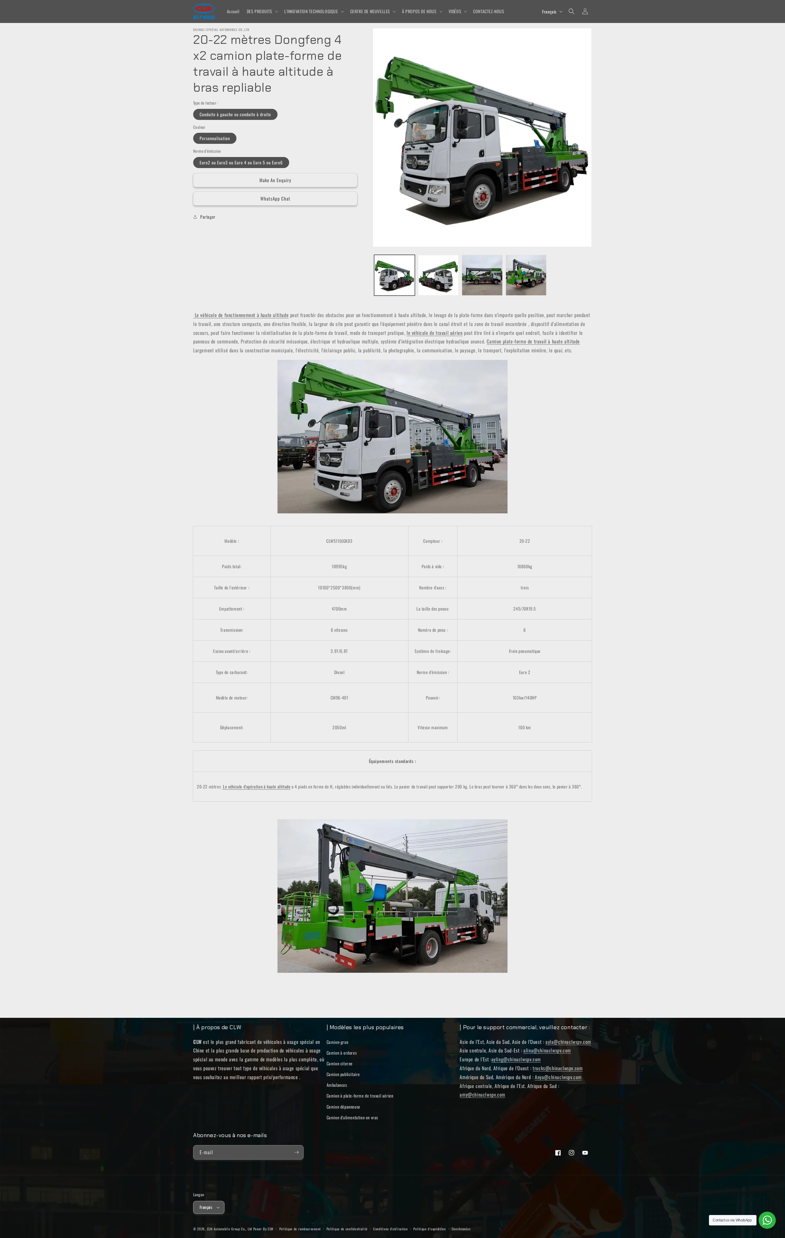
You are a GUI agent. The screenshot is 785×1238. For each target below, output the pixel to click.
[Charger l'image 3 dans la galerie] (482, 275)
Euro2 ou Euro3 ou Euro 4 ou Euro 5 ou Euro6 (241, 162)
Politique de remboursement (300, 1228)
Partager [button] (208, 216)
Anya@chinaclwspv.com (558, 1077)
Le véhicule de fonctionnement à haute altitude (242, 315)
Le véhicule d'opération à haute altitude (256, 786)
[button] (262, 11)
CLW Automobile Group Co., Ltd (229, 1228)
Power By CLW (263, 1228)
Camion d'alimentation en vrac (352, 1117)
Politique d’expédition (429, 1228)
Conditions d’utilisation (390, 1228)
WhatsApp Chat (275, 198)
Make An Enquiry (275, 180)
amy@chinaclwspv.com (482, 1094)
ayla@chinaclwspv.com (568, 1041)
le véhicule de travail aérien (434, 332)
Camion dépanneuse (343, 1106)
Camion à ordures (342, 1052)
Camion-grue (338, 1042)
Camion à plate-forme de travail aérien (360, 1095)
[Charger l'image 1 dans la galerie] (394, 275)
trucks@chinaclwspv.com (558, 1068)
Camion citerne (340, 1063)
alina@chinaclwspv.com (547, 1050)
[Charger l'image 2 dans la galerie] (438, 275)
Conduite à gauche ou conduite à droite (235, 114)
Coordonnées (461, 1228)
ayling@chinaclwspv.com (516, 1059)
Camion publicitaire (343, 1074)
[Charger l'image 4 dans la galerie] (526, 275)
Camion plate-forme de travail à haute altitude (533, 341)
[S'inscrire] (296, 1152)
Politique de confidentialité (347, 1228)
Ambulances (337, 1085)
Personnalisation (215, 138)
